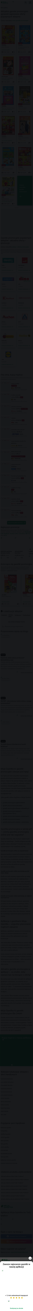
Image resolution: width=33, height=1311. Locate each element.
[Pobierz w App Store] (16, 1303)
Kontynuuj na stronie (16, 1308)
